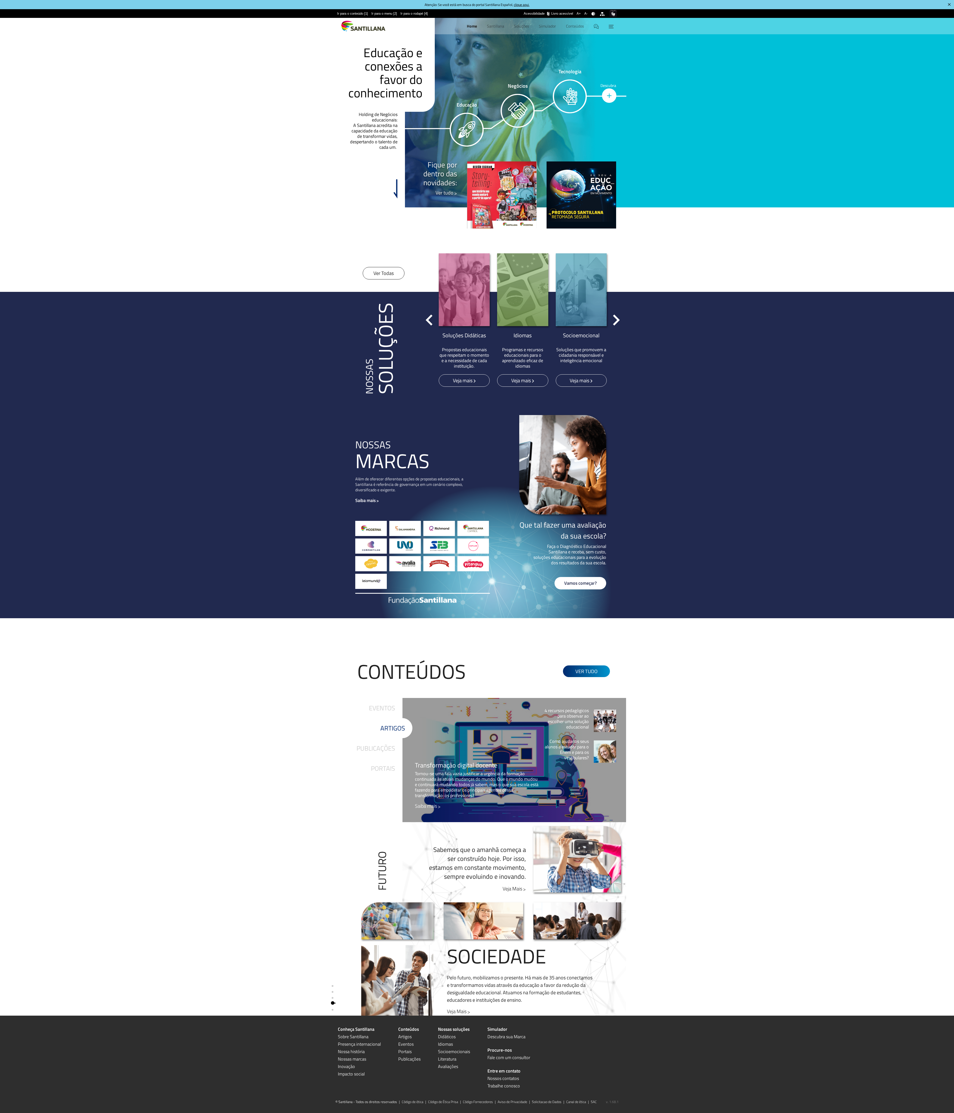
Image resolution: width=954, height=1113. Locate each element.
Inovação (346, 1066)
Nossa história (351, 1051)
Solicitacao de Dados (546, 1101)
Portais (383, 768)
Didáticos (447, 1036)
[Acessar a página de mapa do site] (603, 10)
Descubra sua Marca (506, 1036)
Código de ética (412, 1101)
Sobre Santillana (353, 1036)
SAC (594, 1101)
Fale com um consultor (508, 1057)
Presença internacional (359, 1044)
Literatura (447, 1059)
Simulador (547, 26)
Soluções (521, 26)
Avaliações (448, 1066)
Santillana (495, 26)
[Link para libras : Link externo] (613, 13)
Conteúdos (575, 26)
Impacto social (351, 1074)
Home (472, 26)
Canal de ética (576, 1101)
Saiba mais (365, 500)
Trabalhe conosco (503, 1085)
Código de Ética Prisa (443, 1101)
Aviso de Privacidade (512, 1101)
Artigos (392, 728)
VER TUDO (586, 671)
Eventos (382, 708)
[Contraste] (593, 10)
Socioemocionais (454, 1051)
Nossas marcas (352, 1059)
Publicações (376, 748)
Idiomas (445, 1044)
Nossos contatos (503, 1078)
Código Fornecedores (478, 1101)
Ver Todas (383, 273)
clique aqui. (521, 4)
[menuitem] (352, 13)
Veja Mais (512, 888)
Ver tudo (444, 192)
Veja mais (463, 380)
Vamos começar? (580, 583)
